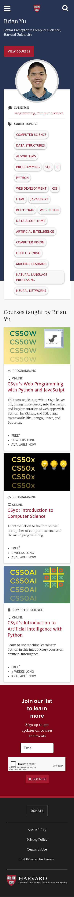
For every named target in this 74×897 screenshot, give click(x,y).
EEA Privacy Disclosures (37, 859)
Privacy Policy (37, 839)
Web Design (49, 210)
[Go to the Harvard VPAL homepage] (37, 880)
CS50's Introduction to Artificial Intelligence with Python (35, 629)
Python (22, 178)
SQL (48, 167)
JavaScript (39, 199)
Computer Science (50, 113)
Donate (37, 811)
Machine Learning (31, 264)
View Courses (19, 51)
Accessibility (37, 830)
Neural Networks (31, 291)
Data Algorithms (30, 221)
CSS (54, 188)
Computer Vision (30, 242)
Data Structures (30, 145)
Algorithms (26, 156)
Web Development (31, 188)
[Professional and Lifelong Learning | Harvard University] (37, 8)
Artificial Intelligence (35, 231)
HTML (20, 199)
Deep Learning (28, 253)
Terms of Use (37, 849)
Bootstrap (25, 210)
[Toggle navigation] (7, 8)
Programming (24, 113)
